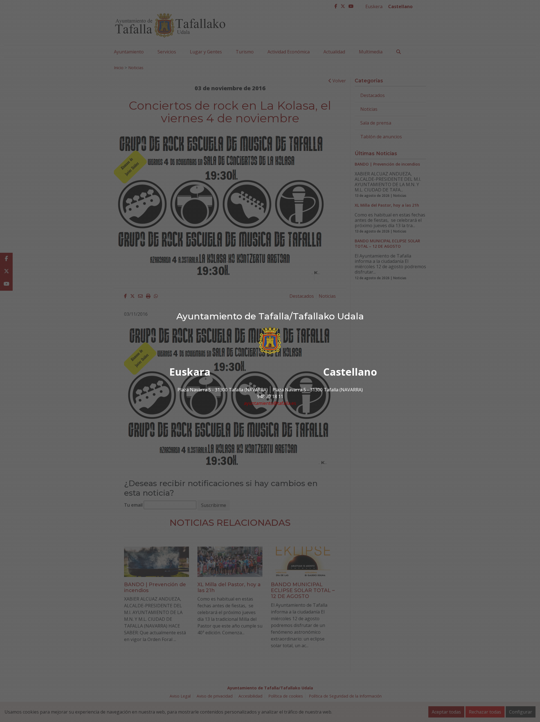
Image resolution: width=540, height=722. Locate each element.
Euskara (189, 372)
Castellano (350, 372)
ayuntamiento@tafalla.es (270, 403)
